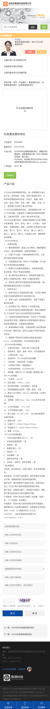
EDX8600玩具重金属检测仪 (22, 628)
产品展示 (23, 82)
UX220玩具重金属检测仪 (21, 634)
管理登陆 (30, 692)
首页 (15, 82)
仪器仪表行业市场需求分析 (15, 60)
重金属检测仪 (34, 82)
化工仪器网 (23, 692)
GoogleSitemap (39, 692)
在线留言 (10, 175)
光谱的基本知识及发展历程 (15, 73)
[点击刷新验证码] (24, 600)
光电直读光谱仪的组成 (13, 66)
